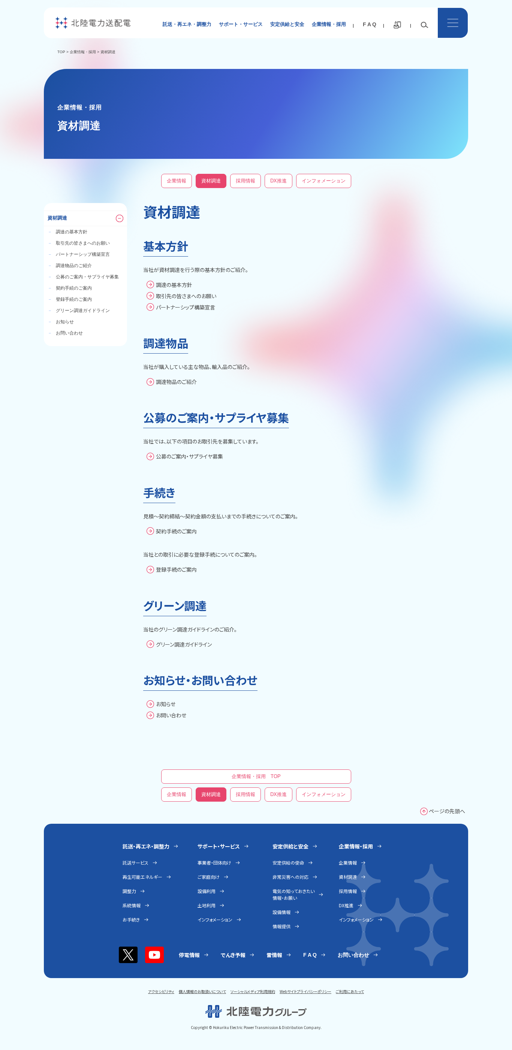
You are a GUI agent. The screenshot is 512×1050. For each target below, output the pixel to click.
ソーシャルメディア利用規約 (253, 991)
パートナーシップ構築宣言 (79, 254)
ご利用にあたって (350, 991)
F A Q (369, 24)
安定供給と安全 (287, 24)
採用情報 (245, 181)
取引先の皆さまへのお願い (79, 243)
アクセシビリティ (161, 991)
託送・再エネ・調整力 (187, 24)
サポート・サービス (241, 24)
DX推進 (278, 181)
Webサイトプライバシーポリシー (305, 991)
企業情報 (176, 181)
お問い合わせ (65, 333)
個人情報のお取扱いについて (202, 991)
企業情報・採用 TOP (256, 776)
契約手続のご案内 (70, 288)
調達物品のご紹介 (70, 265)
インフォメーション (324, 181)
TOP (61, 52)
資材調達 (211, 181)
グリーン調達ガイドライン (79, 310)
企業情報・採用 (329, 24)
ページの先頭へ (447, 811)
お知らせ (61, 321)
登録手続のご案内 (70, 299)
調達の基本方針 (67, 231)
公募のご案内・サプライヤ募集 (83, 276)
